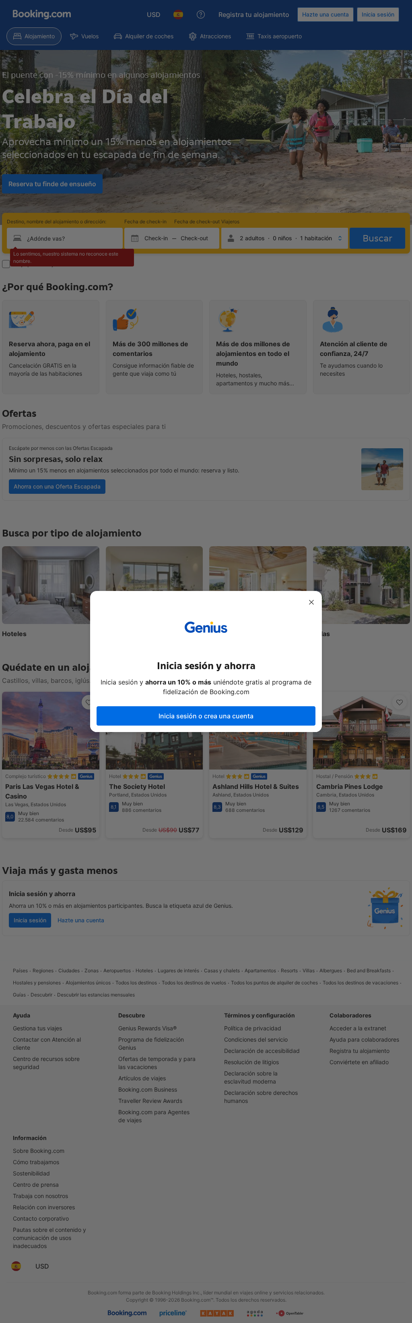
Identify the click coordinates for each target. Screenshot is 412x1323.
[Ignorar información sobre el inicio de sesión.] (311, 602)
